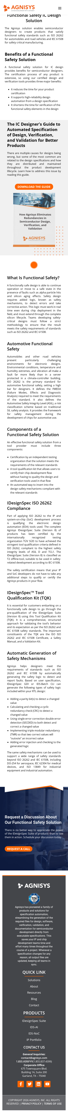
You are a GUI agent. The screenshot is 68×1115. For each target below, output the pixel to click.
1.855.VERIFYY (24, 1061)
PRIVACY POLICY (31, 1103)
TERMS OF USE (53, 1103)
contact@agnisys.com (34, 1058)
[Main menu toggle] (60, 8)
